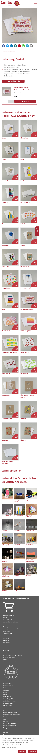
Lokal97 (5, 695)
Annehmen (32, 752)
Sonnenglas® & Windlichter (10, 622)
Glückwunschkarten (8, 52)
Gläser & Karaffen (8, 620)
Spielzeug (6, 638)
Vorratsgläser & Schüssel (10, 629)
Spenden (5, 733)
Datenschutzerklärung (9, 747)
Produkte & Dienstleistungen (11, 715)
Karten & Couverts (8, 615)
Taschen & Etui (7, 633)
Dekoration (6, 643)
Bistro (5, 692)
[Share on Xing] (15, 45)
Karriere (5, 721)
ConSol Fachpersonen (9, 723)
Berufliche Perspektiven (10, 712)
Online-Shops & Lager (9, 699)
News (4, 719)
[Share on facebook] (3, 45)
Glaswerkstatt (7, 684)
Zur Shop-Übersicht (13, 81)
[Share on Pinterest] (19, 45)
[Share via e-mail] (31, 45)
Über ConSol (6, 717)
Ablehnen (22, 752)
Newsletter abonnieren (9, 726)
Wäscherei (6, 690)
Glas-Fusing (6, 631)
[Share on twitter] (7, 45)
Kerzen (5, 618)
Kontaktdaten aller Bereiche (11, 662)
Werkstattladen (7, 705)
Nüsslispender (7, 627)
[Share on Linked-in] (11, 45)
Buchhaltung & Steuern (9, 701)
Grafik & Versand (8, 703)
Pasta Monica (7, 697)
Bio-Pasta (6, 640)
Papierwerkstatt (7, 686)
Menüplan (6, 728)
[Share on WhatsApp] (23, 45)
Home (5, 710)
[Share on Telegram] (27, 45)
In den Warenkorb (25, 101)
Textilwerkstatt (7, 688)
